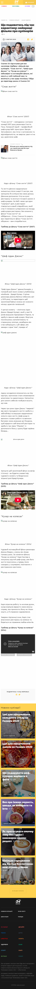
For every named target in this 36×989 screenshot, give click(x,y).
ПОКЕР (21, 956)
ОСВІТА (21, 938)
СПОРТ (3, 950)
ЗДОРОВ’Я (4, 944)
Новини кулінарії (14, 20)
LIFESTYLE (4, 938)
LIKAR (20, 944)
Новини (4, 6)
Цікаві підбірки (26, 20)
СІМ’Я (20, 950)
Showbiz (27, 6)
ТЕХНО (3, 933)
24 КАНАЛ (4, 927)
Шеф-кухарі (8, 794)
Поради (20, 916)
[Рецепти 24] (16, 2)
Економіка (15, 6)
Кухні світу (21, 911)
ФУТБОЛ (4, 956)
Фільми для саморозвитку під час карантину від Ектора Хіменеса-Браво (21, 148)
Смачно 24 (4, 20)
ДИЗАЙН (21, 927)
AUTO (20, 933)
